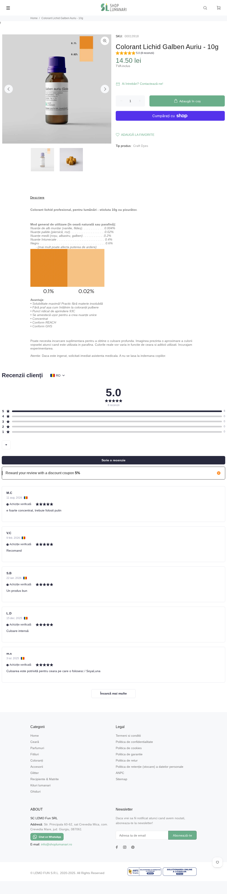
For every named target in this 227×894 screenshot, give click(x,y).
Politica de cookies (129, 748)
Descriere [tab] (37, 197)
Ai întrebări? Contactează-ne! (142, 83)
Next (105, 89)
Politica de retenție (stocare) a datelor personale (149, 766)
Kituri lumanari (40, 785)
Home (34, 18)
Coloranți (36, 760)
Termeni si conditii (128, 735)
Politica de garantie (129, 754)
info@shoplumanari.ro (56, 844)
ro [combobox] (58, 375)
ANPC (120, 773)
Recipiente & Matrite (44, 779)
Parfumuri (37, 748)
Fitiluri (34, 754)
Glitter (34, 773)
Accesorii (36, 766)
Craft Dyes (140, 146)
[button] (135, 53)
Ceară (34, 742)
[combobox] (6, 444)
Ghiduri (35, 791)
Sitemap (121, 779)
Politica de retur (127, 760)
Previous (8, 89)
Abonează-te (182, 835)
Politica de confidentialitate (134, 742)
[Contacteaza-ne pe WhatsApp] (47, 836)
